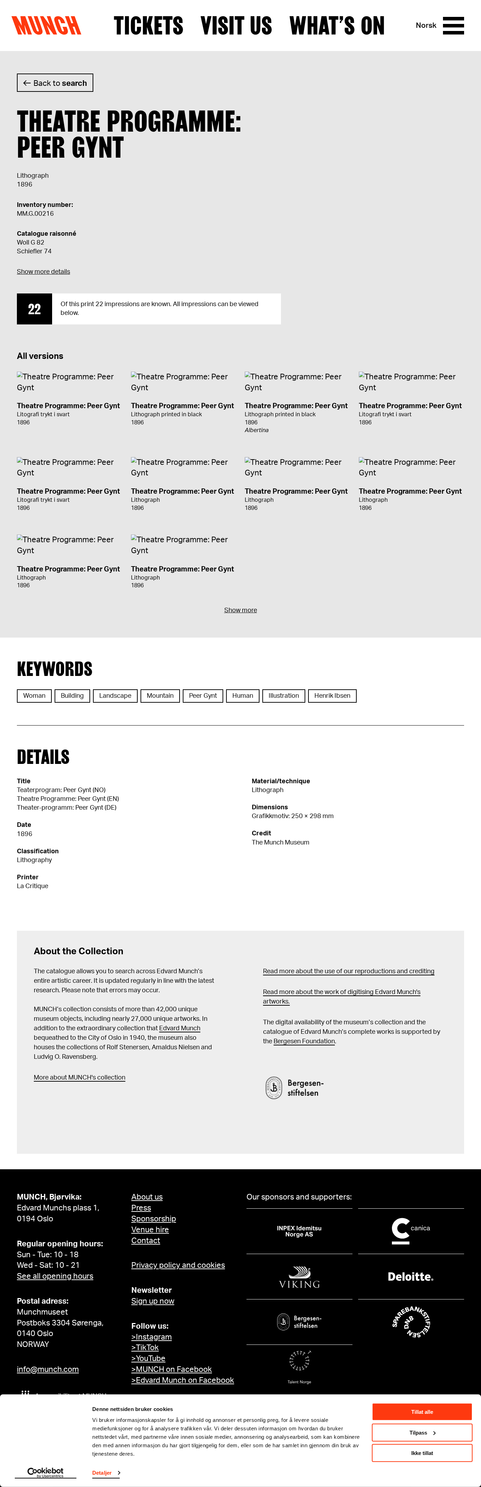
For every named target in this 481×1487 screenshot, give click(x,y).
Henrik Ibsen (332, 696)
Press (141, 1208)
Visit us (236, 25)
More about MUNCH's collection (79, 1078)
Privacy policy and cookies (178, 1265)
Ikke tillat (422, 1453)
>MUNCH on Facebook (171, 1369)
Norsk (426, 25)
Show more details (43, 272)
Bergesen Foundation (304, 1041)
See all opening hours (55, 1276)
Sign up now (152, 1301)
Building (72, 696)
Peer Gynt (203, 696)
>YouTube (148, 1358)
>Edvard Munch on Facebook (182, 1380)
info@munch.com (48, 1369)
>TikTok (145, 1348)
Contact (145, 1241)
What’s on (337, 25)
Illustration (284, 696)
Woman (34, 696)
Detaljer (102, 1473)
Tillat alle (422, 1412)
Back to (60, 83)
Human (242, 696)
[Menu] (453, 25)
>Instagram (151, 1337)
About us (147, 1197)
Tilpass (418, 1432)
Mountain (160, 696)
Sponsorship (153, 1219)
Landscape (115, 696)
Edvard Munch (179, 1028)
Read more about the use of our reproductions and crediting (349, 971)
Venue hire (150, 1230)
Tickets (148, 25)
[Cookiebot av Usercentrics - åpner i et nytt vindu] (45, 1473)
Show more (240, 610)
